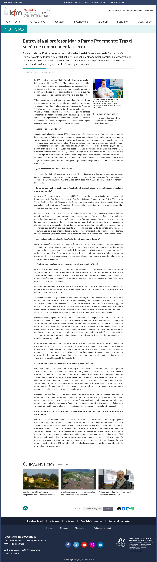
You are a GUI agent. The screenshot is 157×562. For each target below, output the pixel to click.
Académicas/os (37, 22)
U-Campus (54, 521)
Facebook (123, 508)
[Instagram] (92, 545)
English (121, 2)
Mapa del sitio (81, 528)
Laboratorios (144, 22)
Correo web (113, 2)
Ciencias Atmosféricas (116, 10)
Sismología (148, 10)
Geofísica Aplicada (134, 10)
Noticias (14, 29)
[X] (76, 545)
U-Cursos (78, 2)
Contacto (49, 528)
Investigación (81, 22)
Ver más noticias (65, 464)
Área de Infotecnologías (91, 521)
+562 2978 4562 (11, 553)
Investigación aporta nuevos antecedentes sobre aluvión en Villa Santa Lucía (78, 493)
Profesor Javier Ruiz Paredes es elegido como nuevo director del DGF (115, 493)
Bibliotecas (103, 2)
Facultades (66, 2)
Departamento (13, 22)
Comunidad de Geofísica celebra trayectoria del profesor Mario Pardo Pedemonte (107, 120)
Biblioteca (122, 22)
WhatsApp (132, 508)
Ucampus (87, 2)
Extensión (102, 22)
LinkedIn (128, 508)
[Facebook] (68, 545)
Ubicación (64, 528)
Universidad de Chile (87, 560)
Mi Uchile (95, 2)
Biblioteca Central (35, 521)
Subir (25, 508)
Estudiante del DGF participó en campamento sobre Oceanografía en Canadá (40, 493)
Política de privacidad (102, 528)
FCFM (28, 2)
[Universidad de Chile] (13, 2)
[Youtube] (84, 545)
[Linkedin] (100, 545)
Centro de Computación (119, 521)
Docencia (59, 22)
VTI (79, 560)
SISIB (75, 560)
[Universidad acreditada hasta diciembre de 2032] (134, 545)
